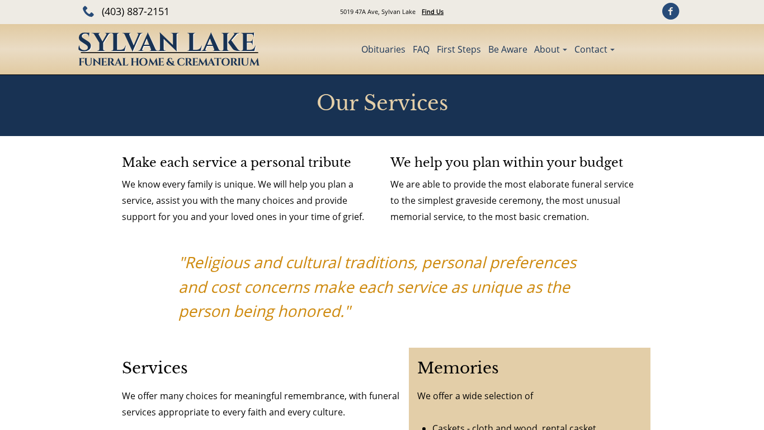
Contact (590, 49)
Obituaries (383, 49)
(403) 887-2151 (135, 11)
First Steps (459, 49)
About (547, 49)
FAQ (421, 49)
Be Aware (507, 49)
